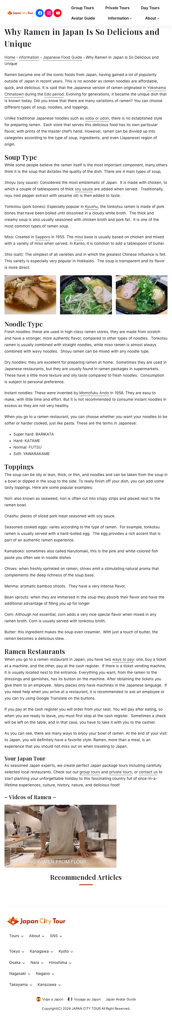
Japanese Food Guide (62, 57)
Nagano (43, 973)
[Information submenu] (131, 18)
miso (79, 237)
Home (9, 57)
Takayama (18, 984)
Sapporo (42, 237)
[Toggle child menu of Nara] (42, 962)
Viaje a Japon (52, 999)
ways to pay (123, 659)
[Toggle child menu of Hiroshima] (70, 962)
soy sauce (84, 189)
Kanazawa (47, 984)
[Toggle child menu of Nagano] (53, 973)
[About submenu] (158, 18)
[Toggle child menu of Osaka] (24, 962)
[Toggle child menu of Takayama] (31, 984)
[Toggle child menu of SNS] (61, 935)
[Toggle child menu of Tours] (22, 935)
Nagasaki (17, 973)
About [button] (34, 936)
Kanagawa (39, 951)
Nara (34, 962)
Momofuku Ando (94, 393)
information (29, 57)
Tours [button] (14, 936)
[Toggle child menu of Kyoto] (72, 951)
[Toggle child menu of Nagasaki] (29, 973)
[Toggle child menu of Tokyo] (23, 951)
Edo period (54, 94)
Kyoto (64, 951)
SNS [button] (54, 936)
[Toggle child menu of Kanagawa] (52, 951)
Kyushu (91, 206)
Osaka (15, 962)
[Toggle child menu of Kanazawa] (59, 984)
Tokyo (14, 951)
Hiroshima (58, 962)
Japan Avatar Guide (120, 999)
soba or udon (97, 118)
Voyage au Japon (87, 999)
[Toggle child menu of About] (43, 935)
